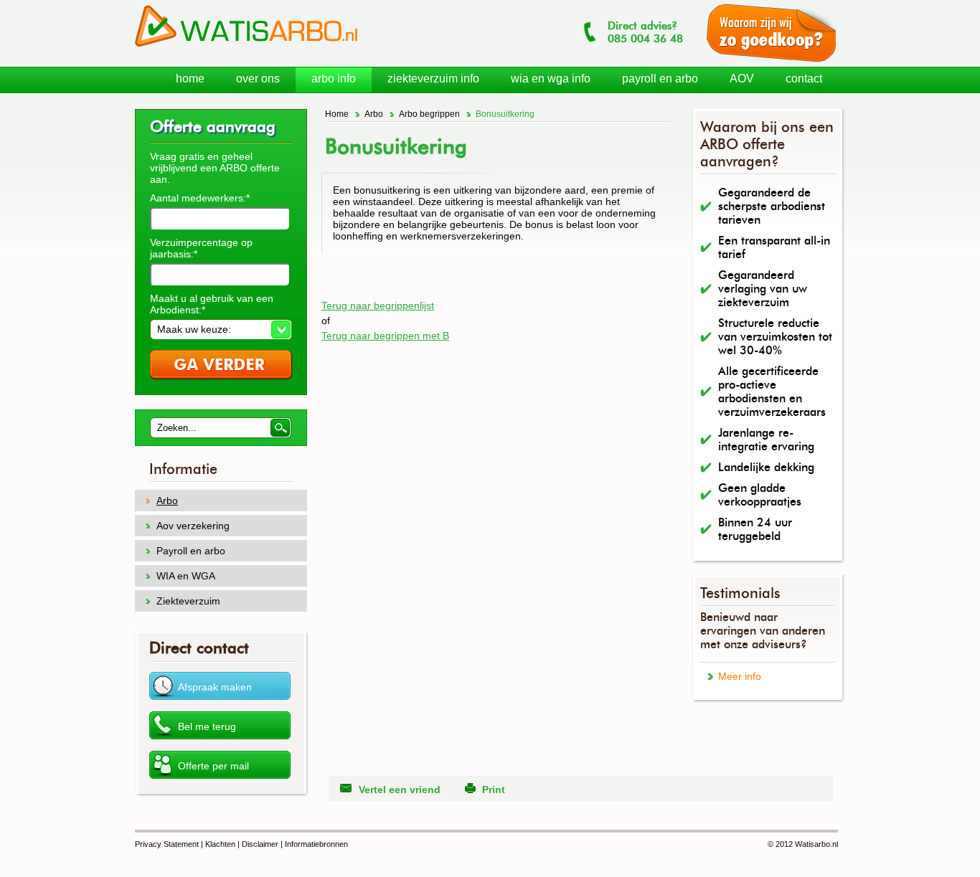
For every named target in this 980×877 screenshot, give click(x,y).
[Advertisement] (489, 274)
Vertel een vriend (399, 789)
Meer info (739, 676)
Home (337, 114)
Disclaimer (260, 844)
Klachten (220, 844)
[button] (220, 329)
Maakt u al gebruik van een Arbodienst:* (211, 304)
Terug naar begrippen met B (385, 335)
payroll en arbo (660, 78)
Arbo (373, 114)
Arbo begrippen (429, 114)
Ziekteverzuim (188, 601)
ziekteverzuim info (433, 78)
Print (493, 789)
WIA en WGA (185, 576)
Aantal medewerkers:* (200, 198)
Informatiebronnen (316, 844)
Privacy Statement (167, 844)
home (190, 78)
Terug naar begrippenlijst (377, 305)
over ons (258, 78)
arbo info (333, 78)
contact (804, 78)
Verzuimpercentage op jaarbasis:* (201, 248)
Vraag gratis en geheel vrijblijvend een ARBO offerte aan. (215, 168)
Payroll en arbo (190, 550)
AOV (742, 78)
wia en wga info (550, 78)
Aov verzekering (193, 525)
